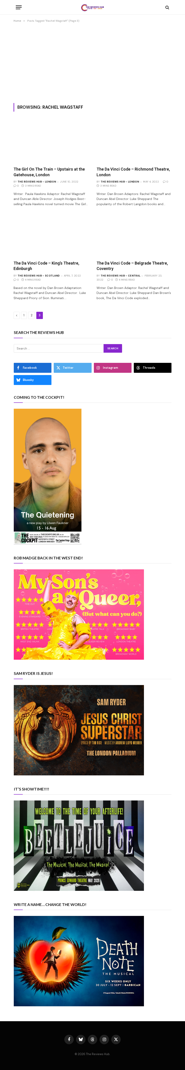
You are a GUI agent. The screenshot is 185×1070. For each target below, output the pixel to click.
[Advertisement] (92, 62)
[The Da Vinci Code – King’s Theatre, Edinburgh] (51, 236)
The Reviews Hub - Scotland (39, 275)
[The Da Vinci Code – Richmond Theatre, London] (134, 142)
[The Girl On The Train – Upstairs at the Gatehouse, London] (51, 142)
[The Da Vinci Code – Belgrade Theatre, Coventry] (134, 236)
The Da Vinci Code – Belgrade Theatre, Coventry (132, 266)
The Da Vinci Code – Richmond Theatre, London (133, 172)
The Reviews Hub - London (37, 181)
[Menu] (19, 7)
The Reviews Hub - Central (120, 275)
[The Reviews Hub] (92, 7)
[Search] (166, 7)
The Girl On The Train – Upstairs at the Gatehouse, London (49, 172)
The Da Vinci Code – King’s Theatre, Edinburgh (46, 266)
